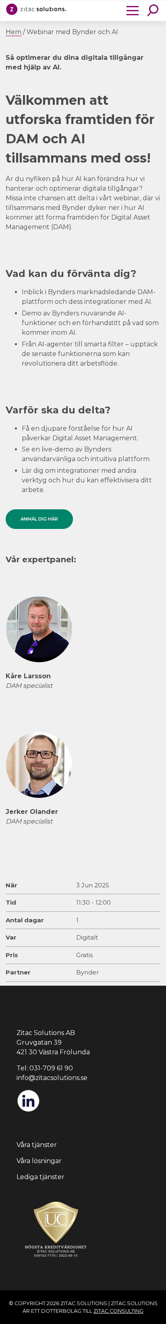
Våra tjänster (37, 1145)
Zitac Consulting (118, 1311)
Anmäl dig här (39, 519)
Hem (13, 32)
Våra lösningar (39, 1161)
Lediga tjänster (40, 1177)
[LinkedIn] (28, 1110)
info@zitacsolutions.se (52, 1078)
